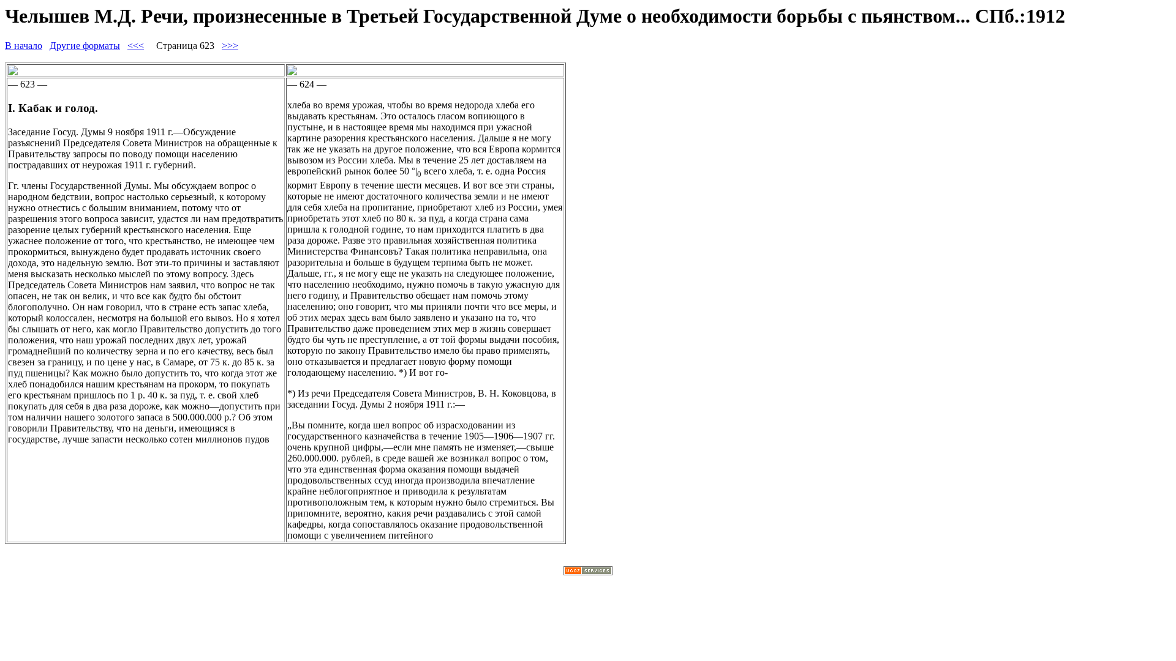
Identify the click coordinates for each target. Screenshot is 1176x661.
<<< (135, 45)
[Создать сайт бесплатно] (588, 572)
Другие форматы (85, 45)
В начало (23, 45)
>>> (230, 45)
